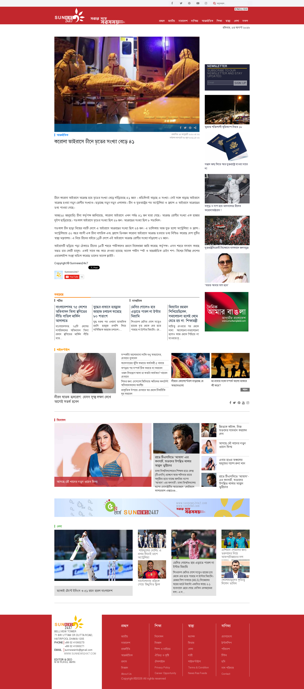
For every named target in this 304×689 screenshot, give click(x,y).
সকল (245, 21)
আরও (245, 389)
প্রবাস (124, 661)
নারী (190, 655)
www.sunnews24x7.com (80, 653)
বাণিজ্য (194, 21)
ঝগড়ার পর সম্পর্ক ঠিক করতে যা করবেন (142, 368)
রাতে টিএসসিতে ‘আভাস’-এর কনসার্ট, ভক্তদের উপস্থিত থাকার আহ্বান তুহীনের (234, 482)
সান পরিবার (227, 668)
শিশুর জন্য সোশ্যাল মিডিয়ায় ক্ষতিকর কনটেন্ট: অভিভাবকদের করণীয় (145, 383)
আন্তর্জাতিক (207, 21)
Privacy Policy (162, 667)
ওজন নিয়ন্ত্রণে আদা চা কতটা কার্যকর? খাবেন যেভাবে (144, 374)
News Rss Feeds (197, 673)
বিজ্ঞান (124, 668)
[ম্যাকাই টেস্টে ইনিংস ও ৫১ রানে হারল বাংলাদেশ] (93, 555)
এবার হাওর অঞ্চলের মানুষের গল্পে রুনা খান (232, 461)
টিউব (224, 655)
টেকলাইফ (160, 661)
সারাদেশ (183, 21)
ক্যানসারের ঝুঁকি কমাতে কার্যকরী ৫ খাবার (142, 363)
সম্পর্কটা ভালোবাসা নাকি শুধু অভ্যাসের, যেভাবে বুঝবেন (141, 356)
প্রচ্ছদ (162, 21)
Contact (225, 673)
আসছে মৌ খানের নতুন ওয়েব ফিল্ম (232, 445)
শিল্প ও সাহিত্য (163, 649)
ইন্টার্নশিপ (226, 643)
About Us (126, 673)
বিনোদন (61, 420)
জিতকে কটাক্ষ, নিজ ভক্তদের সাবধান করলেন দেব (233, 430)
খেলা (236, 21)
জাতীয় (171, 21)
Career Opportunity (165, 673)
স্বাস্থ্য (228, 21)
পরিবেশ (225, 649)
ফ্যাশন (191, 636)
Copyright (127, 678)
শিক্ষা (219, 21)
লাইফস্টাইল (63, 350)
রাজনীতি (125, 649)
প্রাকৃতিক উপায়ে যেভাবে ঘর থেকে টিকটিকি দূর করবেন (143, 392)
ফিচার (191, 643)
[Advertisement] (127, 170)
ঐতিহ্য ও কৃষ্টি (162, 655)
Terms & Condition (198, 667)
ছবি (223, 661)
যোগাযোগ (226, 636)
